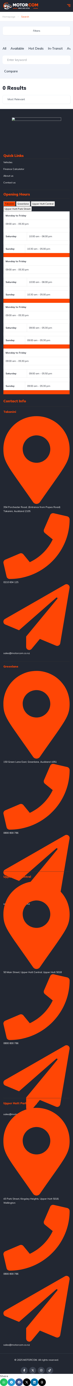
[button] (4, 1382)
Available (17, 48)
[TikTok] (49, 1370)
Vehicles (7, 162)
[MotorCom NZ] (21, 6)
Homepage (9, 16)
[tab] (9, 203)
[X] (32, 1370)
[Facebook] (24, 1370)
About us (8, 175)
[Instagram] (41, 1370)
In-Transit (55, 48)
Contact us (9, 182)
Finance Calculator (13, 169)
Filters (36, 30)
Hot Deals (36, 48)
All (4, 48)
